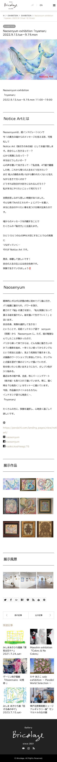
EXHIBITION (9, 26)
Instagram (29, 748)
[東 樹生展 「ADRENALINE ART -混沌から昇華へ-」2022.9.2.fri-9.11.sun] (16, 615)
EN (41, 5)
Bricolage (20, 758)
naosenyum (12, 437)
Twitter (23, 748)
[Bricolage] (11, 8)
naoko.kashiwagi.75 (17, 446)
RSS (34, 748)
